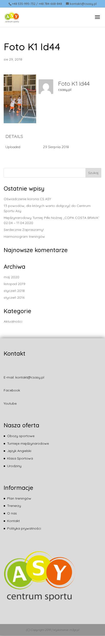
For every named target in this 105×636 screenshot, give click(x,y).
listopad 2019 (14, 284)
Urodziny (14, 466)
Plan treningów (19, 498)
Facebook (12, 390)
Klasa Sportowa (20, 458)
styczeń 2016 (14, 297)
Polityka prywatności (24, 528)
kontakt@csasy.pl (29, 377)
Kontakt (13, 521)
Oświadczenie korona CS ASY (27, 199)
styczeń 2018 (14, 290)
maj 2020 (11, 277)
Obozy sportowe (20, 436)
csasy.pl (64, 89)
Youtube (10, 403)
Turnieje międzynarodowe (28, 443)
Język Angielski (19, 451)
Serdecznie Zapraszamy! (24, 229)
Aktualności (13, 321)
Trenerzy (14, 505)
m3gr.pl (74, 630)
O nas (12, 513)
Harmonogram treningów (24, 236)
